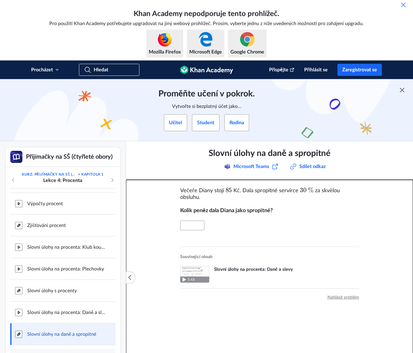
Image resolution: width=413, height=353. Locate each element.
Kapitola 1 (92, 174)
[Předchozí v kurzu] (13, 180)
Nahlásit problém (343, 297)
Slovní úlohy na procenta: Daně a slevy (66, 312)
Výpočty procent (45, 203)
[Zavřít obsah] (130, 277)
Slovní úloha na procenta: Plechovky (65, 269)
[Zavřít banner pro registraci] (402, 90)
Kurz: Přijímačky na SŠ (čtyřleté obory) (49, 174)
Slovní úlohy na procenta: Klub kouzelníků (66, 247)
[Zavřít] (403, 5)
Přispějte (278, 69)
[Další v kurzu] (112, 180)
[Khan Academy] (206, 70)
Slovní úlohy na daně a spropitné (61, 334)
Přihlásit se (316, 69)
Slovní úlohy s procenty (52, 290)
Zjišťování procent (46, 225)
